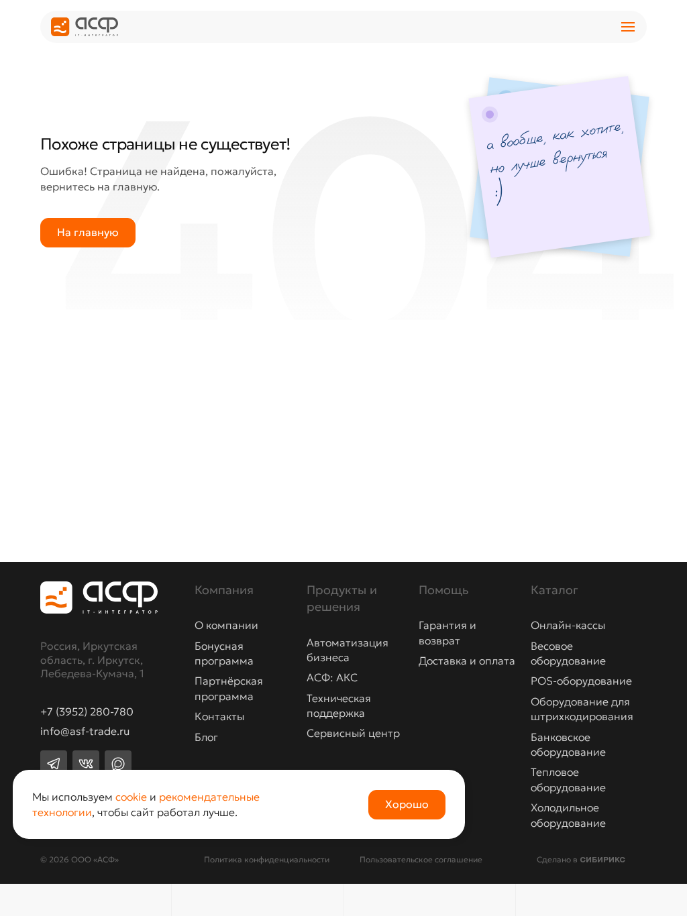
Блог (206, 737)
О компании (226, 625)
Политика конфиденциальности (266, 859)
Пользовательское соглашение (421, 859)
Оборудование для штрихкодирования (582, 709)
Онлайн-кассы (568, 625)
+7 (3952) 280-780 (87, 712)
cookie (131, 796)
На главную (88, 232)
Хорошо (407, 804)
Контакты (219, 716)
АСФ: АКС (332, 677)
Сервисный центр (353, 733)
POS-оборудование (581, 680)
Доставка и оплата (467, 660)
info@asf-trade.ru (84, 732)
